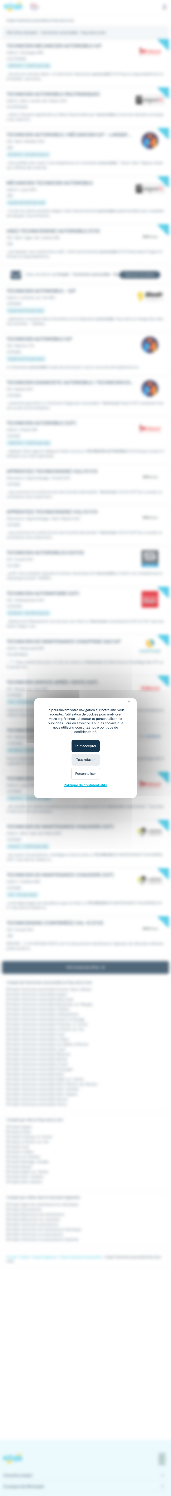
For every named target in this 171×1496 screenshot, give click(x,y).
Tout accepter (85, 746)
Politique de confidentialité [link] (85, 785)
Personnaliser (85, 773)
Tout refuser (85, 759)
